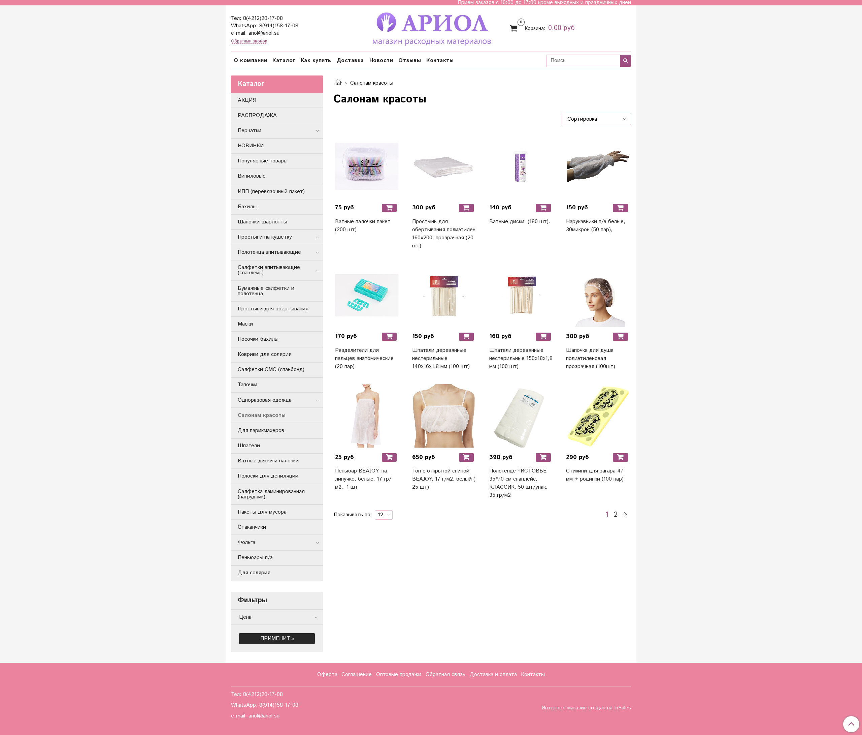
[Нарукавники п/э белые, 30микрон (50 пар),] (598, 166)
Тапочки (247, 385)
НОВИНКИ (251, 146)
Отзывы (409, 60)
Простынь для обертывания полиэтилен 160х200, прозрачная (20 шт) (443, 234)
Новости (381, 60)
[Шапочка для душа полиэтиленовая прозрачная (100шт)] (598, 295)
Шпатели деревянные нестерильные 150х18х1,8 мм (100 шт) (521, 358)
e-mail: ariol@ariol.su (255, 33)
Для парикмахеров (261, 430)
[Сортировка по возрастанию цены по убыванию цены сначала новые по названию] (596, 119)
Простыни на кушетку (265, 237)
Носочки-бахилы (258, 339)
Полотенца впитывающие (269, 252)
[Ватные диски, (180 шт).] (521, 166)
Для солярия (254, 573)
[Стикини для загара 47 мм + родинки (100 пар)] (598, 416)
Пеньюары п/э (255, 557)
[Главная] (338, 83)
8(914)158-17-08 (278, 26)
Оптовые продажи (398, 674)
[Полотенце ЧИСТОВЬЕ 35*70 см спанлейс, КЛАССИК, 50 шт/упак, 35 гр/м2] (521, 416)
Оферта (327, 674)
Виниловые (252, 176)
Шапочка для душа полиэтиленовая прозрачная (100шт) (590, 358)
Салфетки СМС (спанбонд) (271, 369)
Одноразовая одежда (265, 400)
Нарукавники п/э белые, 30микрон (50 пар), (595, 226)
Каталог (283, 60)
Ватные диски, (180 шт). (519, 221)
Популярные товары (263, 161)
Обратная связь (445, 674)
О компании (250, 60)
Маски (245, 324)
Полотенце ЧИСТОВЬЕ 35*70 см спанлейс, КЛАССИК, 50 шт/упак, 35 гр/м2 (518, 483)
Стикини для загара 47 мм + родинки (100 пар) (595, 475)
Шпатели (249, 446)
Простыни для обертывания (273, 309)
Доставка (350, 60)
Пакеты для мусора (262, 512)
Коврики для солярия (265, 354)
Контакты (440, 60)
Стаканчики (252, 527)
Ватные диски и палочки (268, 461)
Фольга (246, 542)
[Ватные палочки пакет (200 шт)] (367, 166)
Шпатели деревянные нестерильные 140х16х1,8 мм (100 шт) (441, 358)
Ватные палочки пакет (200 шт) (363, 226)
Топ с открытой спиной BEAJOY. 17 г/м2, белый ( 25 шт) (443, 479)
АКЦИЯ (247, 100)
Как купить (316, 60)
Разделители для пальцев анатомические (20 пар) (364, 358)
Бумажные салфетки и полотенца (266, 291)
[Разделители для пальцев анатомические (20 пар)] (367, 295)
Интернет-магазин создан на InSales (586, 708)
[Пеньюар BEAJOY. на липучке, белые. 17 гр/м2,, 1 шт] (367, 416)
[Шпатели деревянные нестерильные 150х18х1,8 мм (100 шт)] (521, 295)
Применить (277, 638)
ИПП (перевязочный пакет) (271, 191)
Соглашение (356, 674)
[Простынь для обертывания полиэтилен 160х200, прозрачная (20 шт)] (444, 166)
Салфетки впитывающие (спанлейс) (269, 270)
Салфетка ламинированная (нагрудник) (271, 494)
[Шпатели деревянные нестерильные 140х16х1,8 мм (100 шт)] (444, 295)
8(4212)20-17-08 (263, 18)
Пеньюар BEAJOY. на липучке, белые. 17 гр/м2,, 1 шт (363, 479)
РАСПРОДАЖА (257, 115)
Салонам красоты (262, 415)
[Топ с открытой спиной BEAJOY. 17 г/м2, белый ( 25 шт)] (444, 416)
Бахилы (247, 207)
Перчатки (249, 130)
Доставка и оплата (493, 674)
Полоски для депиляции (268, 476)
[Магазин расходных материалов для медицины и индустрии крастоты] (431, 27)
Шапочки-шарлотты (262, 222)
